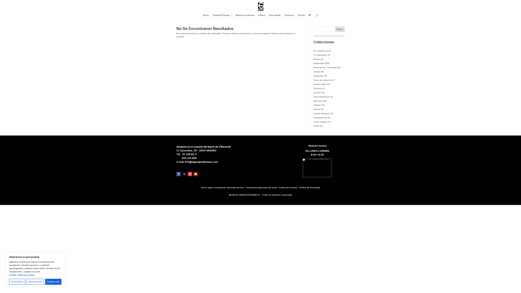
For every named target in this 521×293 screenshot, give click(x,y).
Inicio (206, 15)
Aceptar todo (53, 282)
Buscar (340, 29)
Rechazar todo (35, 282)
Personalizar (17, 282)
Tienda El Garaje (220, 15)
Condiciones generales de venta (261, 187)
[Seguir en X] (184, 174)
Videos (261, 15)
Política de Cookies (288, 187)
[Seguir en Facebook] (178, 174)
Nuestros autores (245, 15)
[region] (35, 270)
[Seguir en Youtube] (195, 174)
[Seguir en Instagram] (190, 174)
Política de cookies (25, 275)
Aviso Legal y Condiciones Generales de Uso (222, 187)
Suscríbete (275, 15)
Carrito (301, 15)
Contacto (289, 15)
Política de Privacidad (309, 187)
